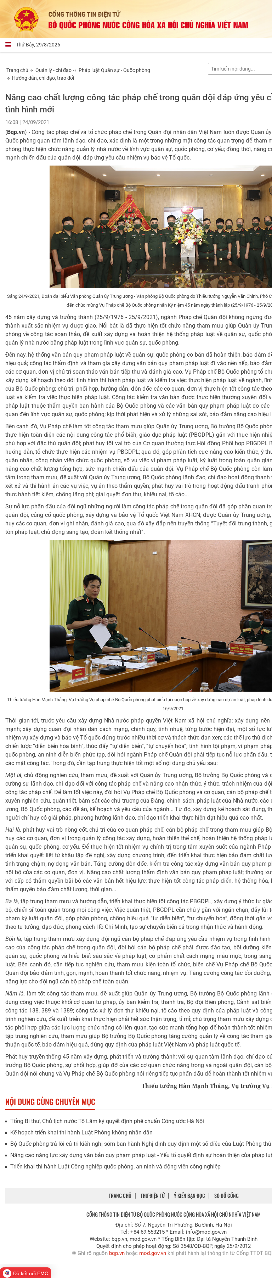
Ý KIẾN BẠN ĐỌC (189, 1195)
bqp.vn (117, 1253)
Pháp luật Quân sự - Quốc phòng (114, 70)
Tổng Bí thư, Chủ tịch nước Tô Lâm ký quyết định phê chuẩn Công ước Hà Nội (107, 1121)
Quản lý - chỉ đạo (53, 70)
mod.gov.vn (152, 1253)
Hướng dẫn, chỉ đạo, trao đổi (43, 78)
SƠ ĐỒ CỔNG (226, 1195)
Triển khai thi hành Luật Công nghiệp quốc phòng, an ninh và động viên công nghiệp (115, 1166)
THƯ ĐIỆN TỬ (153, 1195)
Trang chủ (17, 70)
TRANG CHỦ (120, 1195)
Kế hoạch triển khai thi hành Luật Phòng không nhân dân (81, 1132)
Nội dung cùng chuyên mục (50, 1101)
